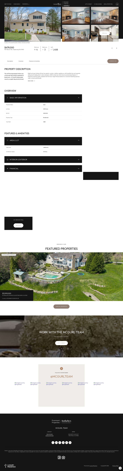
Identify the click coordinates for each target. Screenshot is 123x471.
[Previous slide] (2, 277)
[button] (113, 61)
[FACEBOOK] (59, 442)
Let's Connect (88, 4)
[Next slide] (120, 277)
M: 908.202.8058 (98, 4)
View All (104, 33)
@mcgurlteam (61, 376)
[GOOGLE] (66, 442)
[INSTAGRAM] (53, 442)
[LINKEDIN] (56, 442)
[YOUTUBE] (70, 442)
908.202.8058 (49, 434)
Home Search (17, 4)
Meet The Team (7, 4)
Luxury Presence (93, 465)
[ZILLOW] (63, 442)
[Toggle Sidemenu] (117, 4)
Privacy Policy (115, 465)
